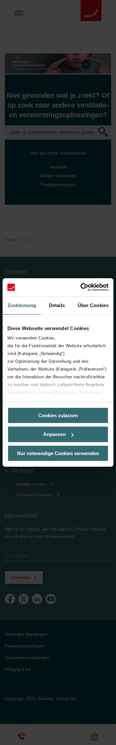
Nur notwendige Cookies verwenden (58, 453)
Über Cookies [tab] (93, 305)
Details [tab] (57, 305)
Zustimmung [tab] (21, 305)
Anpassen (54, 434)
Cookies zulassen (58, 415)
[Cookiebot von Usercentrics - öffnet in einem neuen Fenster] (82, 287)
